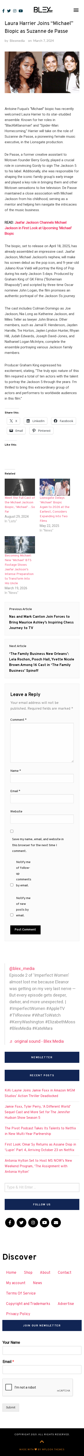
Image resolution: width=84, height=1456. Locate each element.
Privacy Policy (18, 1314)
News (37, 1283)
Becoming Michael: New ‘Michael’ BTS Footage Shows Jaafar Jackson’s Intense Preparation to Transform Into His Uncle (19, 569)
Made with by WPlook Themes (42, 1449)
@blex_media (22, 968)
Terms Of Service (21, 1293)
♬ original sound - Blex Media (36, 1041)
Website (16, 812)
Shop (28, 1273)
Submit (10, 1407)
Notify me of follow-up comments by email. (23, 874)
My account (15, 1283)
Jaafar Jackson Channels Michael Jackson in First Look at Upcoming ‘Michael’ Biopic (38, 228)
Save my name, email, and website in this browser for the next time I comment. (38, 845)
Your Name (11, 1342)
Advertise (66, 1304)
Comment (18, 720)
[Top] (42, 1442)
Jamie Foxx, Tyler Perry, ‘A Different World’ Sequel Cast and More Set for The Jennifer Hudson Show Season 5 (38, 1112)
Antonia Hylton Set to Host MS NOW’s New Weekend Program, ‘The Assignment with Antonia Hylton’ (38, 1166)
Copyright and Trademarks (28, 1304)
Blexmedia (17, 41)
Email (15, 791)
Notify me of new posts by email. (23, 907)
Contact (64, 1273)
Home (11, 1273)
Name (15, 771)
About (45, 1273)
